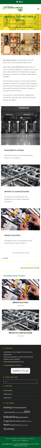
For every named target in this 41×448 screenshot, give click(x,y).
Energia (22, 412)
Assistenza (14, 438)
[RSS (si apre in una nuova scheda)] (22, 2)
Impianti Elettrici (12, 235)
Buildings (8, 407)
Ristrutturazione (24, 425)
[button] (20, 371)
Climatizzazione (19, 407)
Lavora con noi (17, 440)
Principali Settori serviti (21, 253)
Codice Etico (7, 398)
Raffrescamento (21, 421)
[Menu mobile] (38, 9)
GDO (27, 412)
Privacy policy (8, 390)
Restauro (29, 421)
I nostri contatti (22, 438)
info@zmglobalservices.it (16, 362)
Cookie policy (8, 394)
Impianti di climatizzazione (16, 192)
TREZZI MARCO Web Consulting (26, 444)
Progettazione (10, 421)
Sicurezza (9, 428)
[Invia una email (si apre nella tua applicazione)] (24, 2)
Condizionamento (9, 412)
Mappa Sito (25, 440)
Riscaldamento (15, 425)
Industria (9, 417)
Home (10, 27)
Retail (6, 258)
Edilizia (17, 412)
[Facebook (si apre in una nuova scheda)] (17, 2)
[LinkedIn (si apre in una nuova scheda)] (19, 2)
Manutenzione (22, 417)
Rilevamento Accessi (14, 150)
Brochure (30, 438)
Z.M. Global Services (9, 60)
